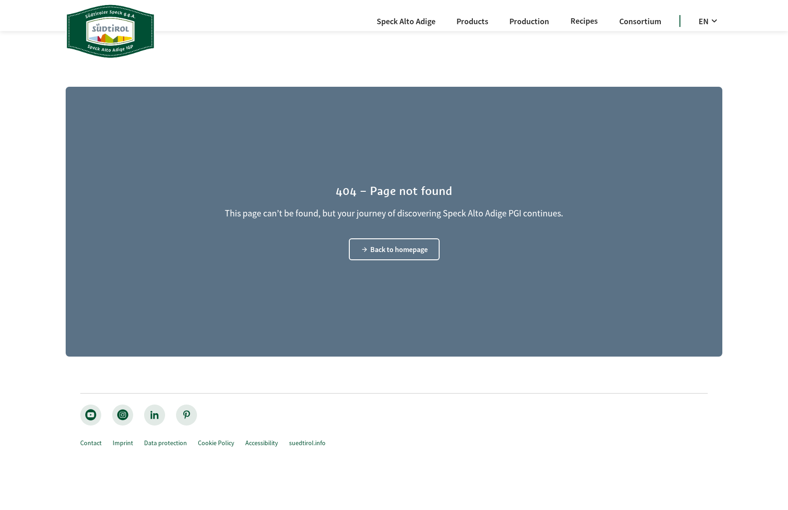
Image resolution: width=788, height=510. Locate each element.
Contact (91, 443)
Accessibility (261, 443)
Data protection (165, 443)
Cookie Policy (216, 443)
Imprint (123, 443)
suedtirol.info (307, 443)
